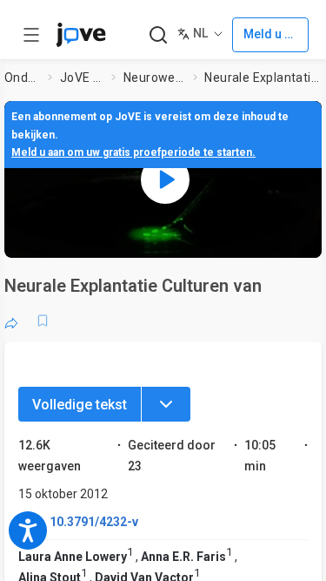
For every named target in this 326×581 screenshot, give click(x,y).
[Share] (11, 321)
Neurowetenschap (154, 77)
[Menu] (166, 404)
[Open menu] (31, 35)
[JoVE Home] (81, 35)
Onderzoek (23, 77)
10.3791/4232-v (94, 522)
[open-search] (157, 35)
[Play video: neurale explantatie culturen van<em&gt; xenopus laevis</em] (165, 179)
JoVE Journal (82, 77)
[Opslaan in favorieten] (43, 321)
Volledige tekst (79, 404)
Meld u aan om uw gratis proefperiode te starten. (133, 152)
